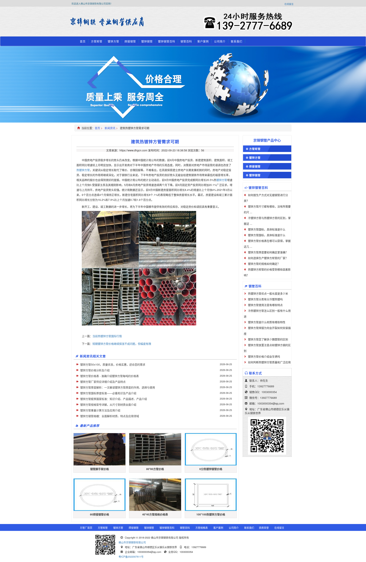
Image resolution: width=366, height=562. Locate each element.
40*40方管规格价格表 (155, 514)
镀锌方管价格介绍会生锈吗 (264, 356)
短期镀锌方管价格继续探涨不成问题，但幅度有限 (121, 344)
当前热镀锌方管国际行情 (107, 336)
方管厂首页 (86, 527)
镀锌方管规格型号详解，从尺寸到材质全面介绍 (108, 404)
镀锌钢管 (147, 41)
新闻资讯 (110, 128)
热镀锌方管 (83, 170)
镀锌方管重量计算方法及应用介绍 (100, 410)
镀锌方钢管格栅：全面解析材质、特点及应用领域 (109, 416)
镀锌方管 (113, 41)
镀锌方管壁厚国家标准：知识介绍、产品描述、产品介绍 (113, 399)
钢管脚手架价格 (99, 469)
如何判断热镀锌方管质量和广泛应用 (269, 362)
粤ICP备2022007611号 (131, 556)
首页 (83, 41)
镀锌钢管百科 (166, 41)
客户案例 (203, 41)
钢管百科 (186, 41)
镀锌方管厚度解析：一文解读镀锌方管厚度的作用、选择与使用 (117, 387)
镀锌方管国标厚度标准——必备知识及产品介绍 (108, 393)
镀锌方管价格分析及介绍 (95, 370)
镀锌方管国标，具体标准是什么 (266, 229)
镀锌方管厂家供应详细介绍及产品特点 (103, 382)
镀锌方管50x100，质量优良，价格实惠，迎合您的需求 (112, 364)
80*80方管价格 (155, 469)
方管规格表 (201, 527)
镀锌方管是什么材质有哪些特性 (266, 322)
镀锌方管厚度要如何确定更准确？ (268, 252)
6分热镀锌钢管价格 (210, 469)
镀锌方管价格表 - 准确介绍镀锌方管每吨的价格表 (109, 376)
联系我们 (236, 41)
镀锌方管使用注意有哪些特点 (265, 305)
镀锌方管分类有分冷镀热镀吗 (265, 299)
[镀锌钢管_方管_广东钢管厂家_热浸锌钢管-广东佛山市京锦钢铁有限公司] (81, 22)
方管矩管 (96, 41)
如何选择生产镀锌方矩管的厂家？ (268, 258)
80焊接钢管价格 (99, 514)
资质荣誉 (264, 527)
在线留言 (289, 4)
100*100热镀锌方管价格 (210, 514)
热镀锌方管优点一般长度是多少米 (268, 293)
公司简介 (220, 41)
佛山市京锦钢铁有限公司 (132, 542)
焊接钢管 (130, 41)
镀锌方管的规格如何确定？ (264, 264)
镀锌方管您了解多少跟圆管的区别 (268, 339)
